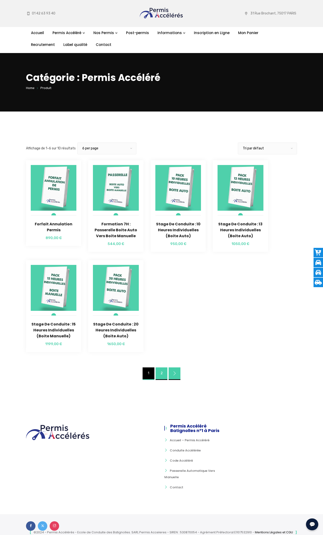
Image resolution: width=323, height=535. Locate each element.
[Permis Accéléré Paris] (161, 13)
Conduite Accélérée (185, 450)
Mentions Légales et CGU (274, 532)
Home (30, 88)
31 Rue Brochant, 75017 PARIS (273, 13)
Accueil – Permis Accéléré (190, 440)
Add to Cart (54, 200)
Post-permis (137, 32)
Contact (103, 44)
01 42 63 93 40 (43, 13)
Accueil (37, 32)
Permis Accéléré (66, 32)
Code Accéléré (181, 460)
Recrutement (43, 44)
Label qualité (75, 44)
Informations (169, 32)
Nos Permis (103, 32)
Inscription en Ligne (212, 32)
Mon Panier (248, 32)
